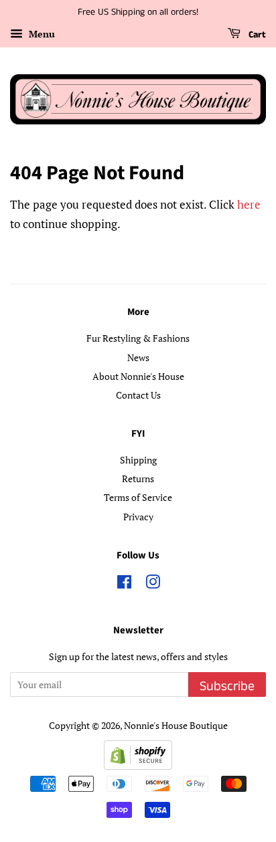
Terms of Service (138, 497)
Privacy (138, 516)
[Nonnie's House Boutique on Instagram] (152, 584)
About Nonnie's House (138, 376)
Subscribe (227, 686)
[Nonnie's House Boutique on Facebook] (124, 584)
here (249, 204)
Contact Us (138, 395)
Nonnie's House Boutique (176, 725)
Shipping (138, 459)
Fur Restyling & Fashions (138, 338)
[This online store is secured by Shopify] (138, 765)
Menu (40, 33)
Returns (138, 478)
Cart (256, 34)
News (138, 357)
